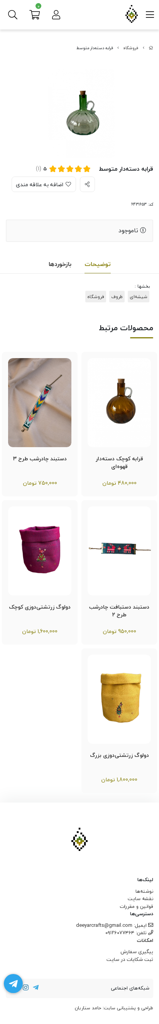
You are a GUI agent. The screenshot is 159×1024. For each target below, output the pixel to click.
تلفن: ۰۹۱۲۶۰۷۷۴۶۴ (126, 932)
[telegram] (35, 988)
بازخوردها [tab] (60, 264)
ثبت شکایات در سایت (130, 959)
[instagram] (26, 988)
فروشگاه (130, 48)
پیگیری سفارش (136, 951)
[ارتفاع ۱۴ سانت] (119, 402)
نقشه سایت (140, 898)
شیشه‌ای (138, 296)
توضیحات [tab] (98, 264)
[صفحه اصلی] (151, 48)
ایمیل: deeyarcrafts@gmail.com (112, 925)
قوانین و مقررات (136, 906)
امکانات (145, 941)
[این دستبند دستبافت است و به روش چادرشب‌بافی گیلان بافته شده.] (39, 402)
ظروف (117, 296)
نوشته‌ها (144, 891)
